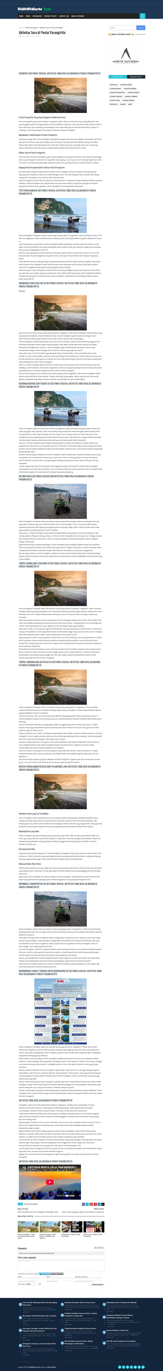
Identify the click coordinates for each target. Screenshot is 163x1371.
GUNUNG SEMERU (133, 92)
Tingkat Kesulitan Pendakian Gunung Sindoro (80, 1328)
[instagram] (127, 1367)
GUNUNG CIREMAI (126, 85)
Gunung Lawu (115, 100)
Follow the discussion (102, 1248)
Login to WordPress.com (56, 1274)
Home (21, 16)
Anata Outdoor (78, 16)
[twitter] (119, 1367)
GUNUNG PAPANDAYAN (117, 92)
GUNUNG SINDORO (116, 96)
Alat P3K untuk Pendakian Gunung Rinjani (121, 1341)
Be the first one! (48, 1253)
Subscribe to (22, 1284)
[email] (135, 1367)
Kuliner (123, 104)
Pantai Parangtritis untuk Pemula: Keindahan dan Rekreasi (48, 1236)
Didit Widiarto (52, 1367)
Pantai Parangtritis (31, 28)
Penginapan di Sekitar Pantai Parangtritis (71, 1235)
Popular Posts (136, 77)
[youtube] (139, 1367)
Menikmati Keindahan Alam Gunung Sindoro (80, 1302)
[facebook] (123, 1367)
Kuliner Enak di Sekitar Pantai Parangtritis (93, 1235)
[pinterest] (143, 1367)
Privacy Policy (50, 16)
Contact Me (64, 16)
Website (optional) (81, 1277)
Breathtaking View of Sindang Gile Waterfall (121, 1302)
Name (20, 1277)
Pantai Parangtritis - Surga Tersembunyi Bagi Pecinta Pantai (26, 1236)
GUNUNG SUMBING (131, 96)
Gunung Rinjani (128, 100)
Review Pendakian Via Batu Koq (117, 1330)
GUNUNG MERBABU (130, 88)
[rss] (131, 1367)
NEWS (28, 16)
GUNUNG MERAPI (115, 88)
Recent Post (118, 77)
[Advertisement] (60, 54)
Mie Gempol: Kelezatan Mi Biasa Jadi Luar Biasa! (39, 1316)
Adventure (113, 85)
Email (48, 1277)
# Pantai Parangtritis (31, 1204)
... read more (51, 1310)
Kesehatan (37, 16)
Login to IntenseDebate (43, 1274)
